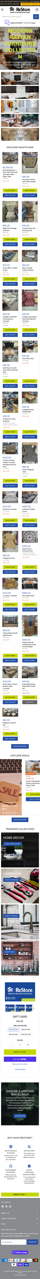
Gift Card (20, 1016)
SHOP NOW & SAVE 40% (30, 4)
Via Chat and (27, 23)
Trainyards (25, 360)
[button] (10, 1008)
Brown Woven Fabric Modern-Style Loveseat (10, 686)
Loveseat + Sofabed (10, 596)
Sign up (33, 1242)
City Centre (25, 473)
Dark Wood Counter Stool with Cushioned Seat (10, 370)
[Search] (36, 16)
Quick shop (10, 190)
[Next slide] (34, 1008)
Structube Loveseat (9, 509)
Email (33, 23)
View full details (20, 1069)
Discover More (20, 746)
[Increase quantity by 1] (28, 1045)
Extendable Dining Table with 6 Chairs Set (28, 686)
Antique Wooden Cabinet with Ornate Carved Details (29, 645)
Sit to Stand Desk (28, 596)
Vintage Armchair (9, 558)
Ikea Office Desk (28, 358)
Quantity (20, 1040)
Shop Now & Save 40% (20, 63)
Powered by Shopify (20, 1275)
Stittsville (5, 178)
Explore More (20, 820)
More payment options (20, 1064)
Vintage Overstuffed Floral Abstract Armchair (10, 319)
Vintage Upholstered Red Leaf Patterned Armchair (29, 319)
